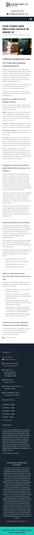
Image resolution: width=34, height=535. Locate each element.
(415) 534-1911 (18, 11)
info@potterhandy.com (18, 14)
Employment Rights (10, 337)
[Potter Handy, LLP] (17, 4)
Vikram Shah (13, 35)
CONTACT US (23, 521)
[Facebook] (31, 19)
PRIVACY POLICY (12, 521)
